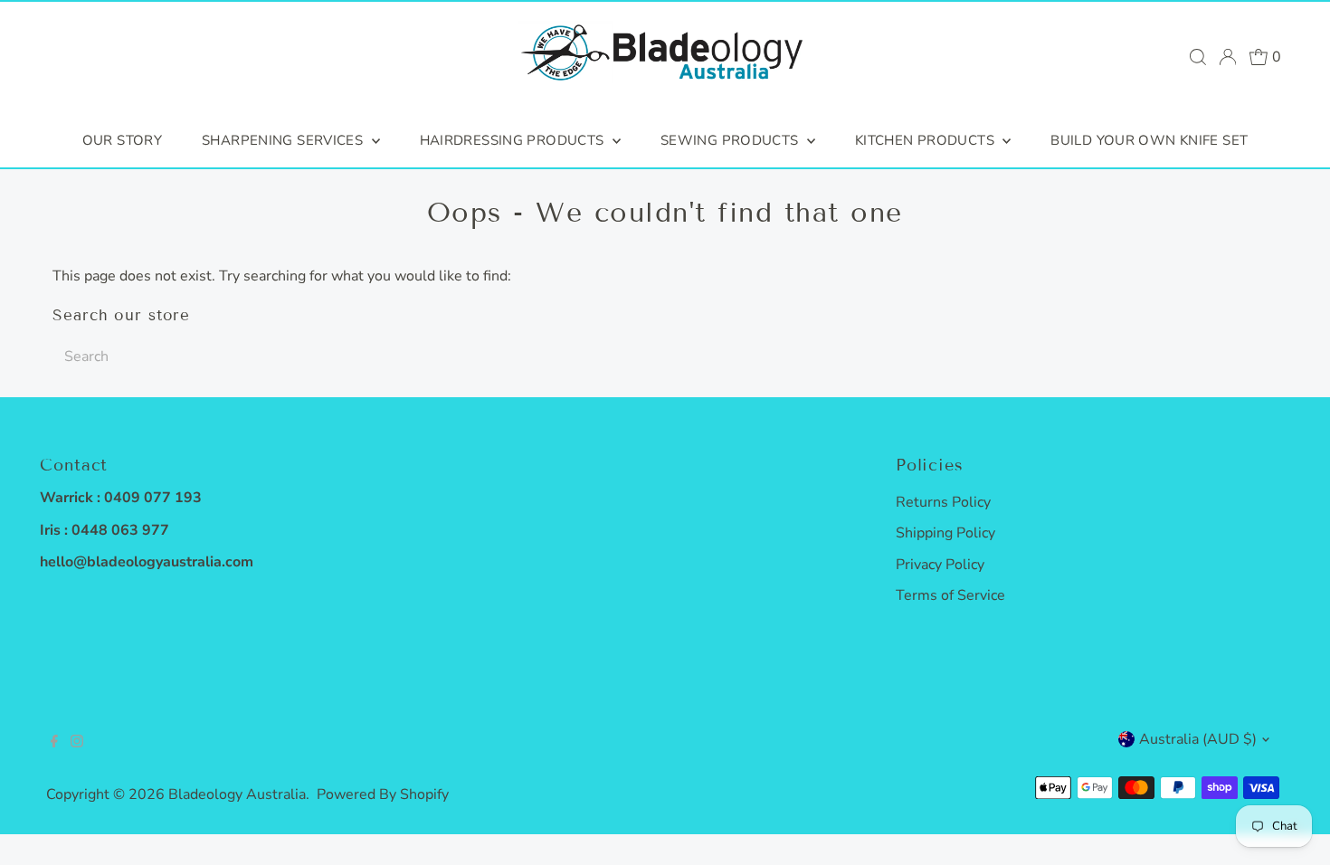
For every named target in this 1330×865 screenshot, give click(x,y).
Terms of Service (950, 595)
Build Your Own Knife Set (1149, 140)
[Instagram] (77, 743)
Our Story (122, 140)
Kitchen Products (926, 140)
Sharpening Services (284, 140)
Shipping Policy (945, 533)
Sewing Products (731, 140)
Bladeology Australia (237, 794)
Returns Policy (943, 502)
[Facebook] (54, 743)
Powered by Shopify (383, 794)
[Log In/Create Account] (1228, 57)
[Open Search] (1198, 57)
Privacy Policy (940, 565)
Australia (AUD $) (1198, 739)
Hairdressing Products (514, 140)
